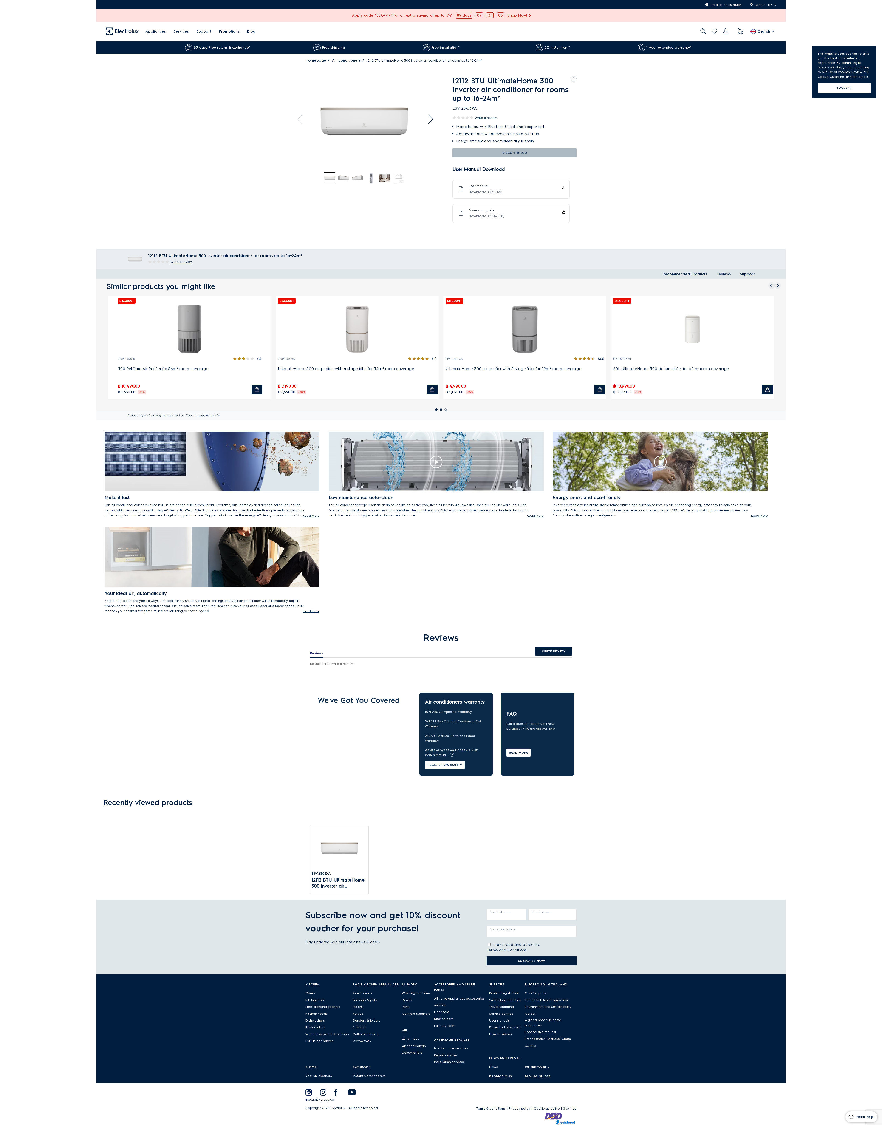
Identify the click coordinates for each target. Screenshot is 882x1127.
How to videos (500, 1034)
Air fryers (359, 1027)
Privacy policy (519, 1108)
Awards (530, 1046)
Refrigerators (315, 1027)
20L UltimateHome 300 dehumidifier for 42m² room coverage (671, 368)
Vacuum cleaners (318, 1076)
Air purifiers (410, 1039)
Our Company (535, 993)
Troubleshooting (501, 1007)
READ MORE (518, 753)
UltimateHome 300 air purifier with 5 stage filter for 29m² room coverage (513, 368)
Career (530, 1014)
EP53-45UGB (126, 358)
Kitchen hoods (316, 1014)
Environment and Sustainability (548, 1007)
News (493, 1067)
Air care (440, 1005)
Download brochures (505, 1027)
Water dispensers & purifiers (327, 1034)
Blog (251, 31)
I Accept (844, 88)
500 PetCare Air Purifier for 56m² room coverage (163, 368)
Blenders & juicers (366, 1020)
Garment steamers (416, 1014)
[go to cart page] (741, 31)
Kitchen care (443, 1019)
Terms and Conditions (507, 950)
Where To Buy (765, 5)
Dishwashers (315, 1020)
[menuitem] (155, 31)
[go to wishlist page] (714, 31)
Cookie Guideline (831, 77)
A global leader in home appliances (543, 1022)
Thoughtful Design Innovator (546, 1000)
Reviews (723, 274)
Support (204, 31)
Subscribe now (531, 961)
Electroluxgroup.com (320, 1100)
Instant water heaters (369, 1076)
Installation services (449, 1062)
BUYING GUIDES (537, 1076)
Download (486, 192)
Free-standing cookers (322, 1007)
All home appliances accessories (459, 998)
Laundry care (444, 1026)
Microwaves (362, 1041)
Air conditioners (346, 60)
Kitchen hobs (315, 1000)
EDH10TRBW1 (622, 358)
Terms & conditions (491, 1108)
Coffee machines (366, 1034)
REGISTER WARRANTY (444, 765)
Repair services (446, 1055)
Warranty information (505, 1000)
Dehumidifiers (412, 1053)
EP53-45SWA (286, 358)
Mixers (358, 1007)
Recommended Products (685, 274)
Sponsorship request (540, 1032)
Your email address (503, 929)
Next (428, 119)
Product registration (504, 993)
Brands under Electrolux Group (548, 1039)
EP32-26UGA (454, 358)
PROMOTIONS (500, 1076)
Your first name (500, 912)
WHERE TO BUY (537, 1067)
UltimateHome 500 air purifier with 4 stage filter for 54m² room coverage (346, 368)
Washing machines (416, 993)
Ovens (310, 993)
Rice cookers (362, 993)
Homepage (316, 60)
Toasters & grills (365, 1000)
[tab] (330, 178)
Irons (405, 1007)
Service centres (501, 1014)
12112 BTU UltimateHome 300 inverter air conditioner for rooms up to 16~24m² (338, 883)
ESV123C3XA (321, 873)
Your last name (542, 912)
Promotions (229, 31)
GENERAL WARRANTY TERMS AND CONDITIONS (451, 752)
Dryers (407, 1000)
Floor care (441, 1012)
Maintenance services (451, 1048)
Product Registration (726, 5)
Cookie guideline (547, 1108)
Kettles (358, 1014)
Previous (301, 119)
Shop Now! (517, 15)
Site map (570, 1108)
